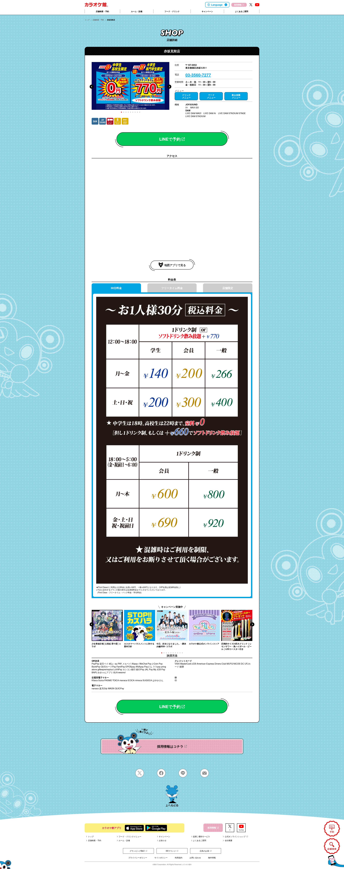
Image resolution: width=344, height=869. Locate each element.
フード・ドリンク (172, 11)
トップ (87, 20)
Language (217, 4)
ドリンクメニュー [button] (186, 96)
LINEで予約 (170, 139)
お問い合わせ (195, 857)
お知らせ (162, 840)
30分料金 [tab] (116, 288)
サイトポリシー (161, 857)
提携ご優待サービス (201, 836)
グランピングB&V (137, 850)
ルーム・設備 (136, 11)
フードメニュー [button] (211, 96)
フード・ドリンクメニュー (130, 836)
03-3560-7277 (198, 75)
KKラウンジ (171, 850)
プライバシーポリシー (137, 857)
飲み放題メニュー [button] (236, 96)
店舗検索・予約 (102, 11)
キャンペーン (207, 11)
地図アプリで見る (175, 265)
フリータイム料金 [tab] (172, 288)
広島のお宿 (204, 850)
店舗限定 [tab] (227, 288)
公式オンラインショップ (235, 836)
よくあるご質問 (241, 11)
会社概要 (228, 840)
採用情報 (238, 4)
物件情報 (212, 857)
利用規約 (178, 857)
